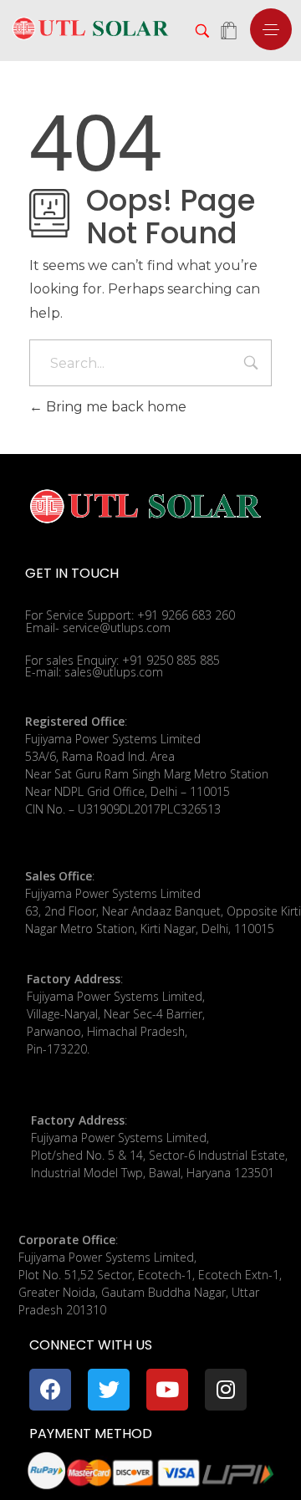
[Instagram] (226, 1390)
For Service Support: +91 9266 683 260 (130, 615)
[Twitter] (109, 1390)
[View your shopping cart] (228, 32)
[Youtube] (167, 1390)
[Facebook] (50, 1390)
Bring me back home (114, 407)
